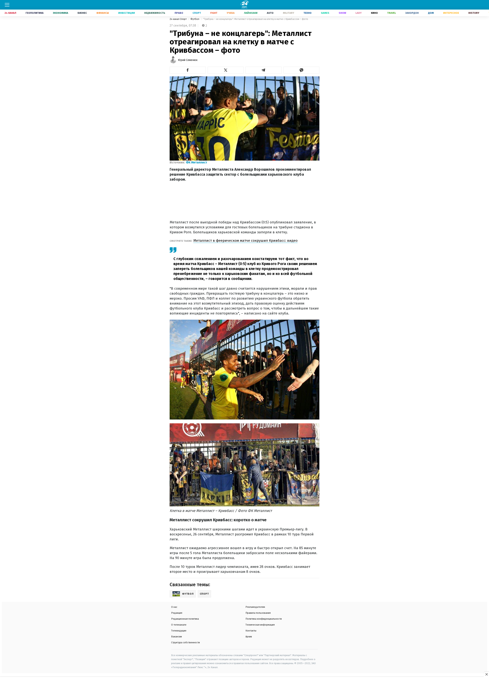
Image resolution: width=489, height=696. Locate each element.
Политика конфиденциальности (263, 618)
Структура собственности (185, 642)
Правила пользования (258, 612)
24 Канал (10, 12)
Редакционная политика (185, 618)
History (473, 12)
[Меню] (7, 4)
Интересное (451, 12)
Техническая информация (260, 624)
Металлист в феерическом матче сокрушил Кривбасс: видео (245, 240)
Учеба (231, 12)
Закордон (412, 12)
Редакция (176, 612)
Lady (358, 12)
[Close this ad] (486, 674)
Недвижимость (154, 12)
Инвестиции (126, 12)
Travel (391, 12)
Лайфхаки (250, 12)
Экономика (60, 12)
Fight (213, 12)
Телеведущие (178, 630)
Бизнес (82, 12)
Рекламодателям (255, 606)
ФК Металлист (196, 162)
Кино (374, 12)
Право (179, 12)
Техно (308, 12)
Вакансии (176, 636)
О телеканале (178, 624)
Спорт (197, 12)
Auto (270, 12)
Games (325, 12)
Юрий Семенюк (188, 60)
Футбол (195, 19)
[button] (188, 70)
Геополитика (35, 12)
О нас (174, 606)
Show (342, 12)
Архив (248, 636)
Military (288, 12)
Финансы (102, 12)
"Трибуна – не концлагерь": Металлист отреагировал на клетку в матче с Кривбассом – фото (255, 19)
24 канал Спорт (178, 19)
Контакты (250, 630)
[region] (244, 686)
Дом (431, 12)
